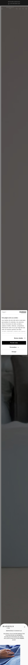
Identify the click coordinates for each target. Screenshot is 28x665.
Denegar (14, 351)
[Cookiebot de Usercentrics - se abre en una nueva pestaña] (19, 312)
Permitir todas (14, 342)
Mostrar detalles (18, 338)
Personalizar (13, 347)
